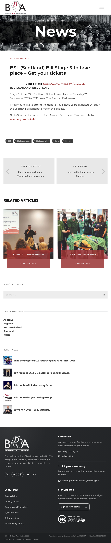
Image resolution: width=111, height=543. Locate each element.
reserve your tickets (22, 119)
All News (8, 319)
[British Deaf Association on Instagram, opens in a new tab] (21, 474)
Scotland (68, 141)
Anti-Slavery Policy (14, 523)
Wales (6, 334)
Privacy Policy (12, 501)
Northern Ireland (12, 327)
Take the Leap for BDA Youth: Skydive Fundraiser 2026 (44, 360)
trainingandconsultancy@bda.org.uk (80, 480)
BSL (9, 141)
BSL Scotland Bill (42, 141)
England (8, 323)
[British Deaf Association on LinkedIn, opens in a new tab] (27, 474)
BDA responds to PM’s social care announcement (42, 372)
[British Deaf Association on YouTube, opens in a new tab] (34, 474)
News (56, 141)
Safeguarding (12, 518)
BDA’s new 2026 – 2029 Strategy (32, 409)
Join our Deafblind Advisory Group (33, 385)
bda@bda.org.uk (70, 451)
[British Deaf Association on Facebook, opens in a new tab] (14, 474)
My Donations (12, 512)
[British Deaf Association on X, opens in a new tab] (7, 474)
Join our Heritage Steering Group (33, 397)
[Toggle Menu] (101, 7)
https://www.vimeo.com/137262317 (64, 83)
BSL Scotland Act (23, 141)
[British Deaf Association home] (17, 443)
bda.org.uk (67, 456)
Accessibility (11, 496)
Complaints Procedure (16, 507)
